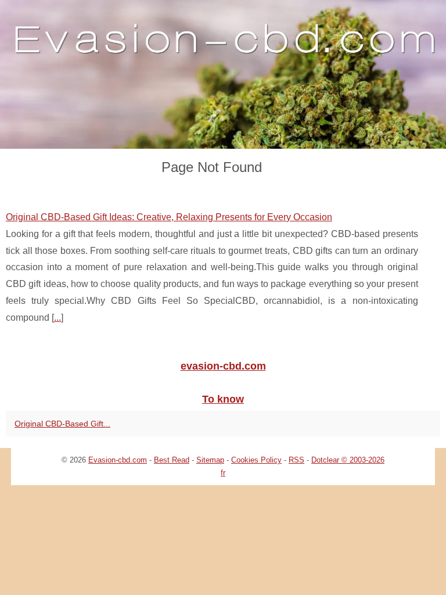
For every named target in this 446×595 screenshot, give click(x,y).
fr (223, 472)
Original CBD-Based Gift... (62, 423)
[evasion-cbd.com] (223, 74)
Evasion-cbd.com (117, 460)
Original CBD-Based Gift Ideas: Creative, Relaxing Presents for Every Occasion (169, 217)
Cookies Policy (256, 460)
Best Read (171, 460)
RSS (296, 460)
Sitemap (210, 460)
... (57, 317)
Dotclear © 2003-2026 (347, 460)
